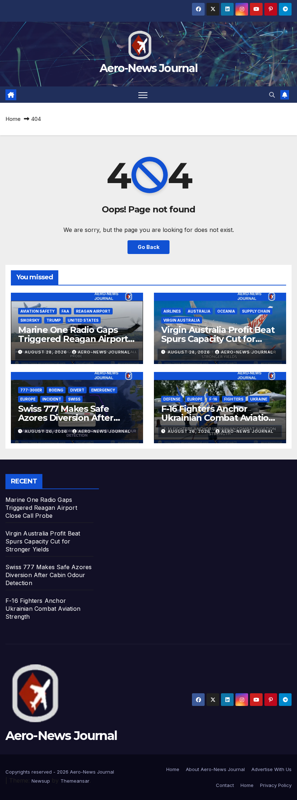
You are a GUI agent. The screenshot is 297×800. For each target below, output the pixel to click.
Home (13, 118)
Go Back (148, 247)
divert (77, 390)
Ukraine (258, 399)
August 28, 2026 (46, 352)
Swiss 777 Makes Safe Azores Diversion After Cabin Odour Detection (67, 417)
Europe (27, 399)
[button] (272, 94)
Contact (225, 785)
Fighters (233, 399)
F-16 (213, 399)
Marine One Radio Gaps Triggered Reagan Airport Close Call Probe (73, 339)
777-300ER (31, 390)
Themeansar (74, 781)
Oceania (226, 311)
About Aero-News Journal (215, 769)
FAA (65, 311)
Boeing (56, 390)
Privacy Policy (276, 785)
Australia (199, 311)
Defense (171, 399)
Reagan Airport (93, 311)
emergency (103, 390)
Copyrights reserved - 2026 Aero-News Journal (59, 772)
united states (83, 320)
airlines (172, 311)
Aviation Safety (37, 311)
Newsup (41, 781)
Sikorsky (29, 320)
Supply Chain (256, 311)
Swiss (74, 399)
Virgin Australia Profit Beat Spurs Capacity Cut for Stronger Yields (217, 339)
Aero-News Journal (148, 68)
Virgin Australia (181, 320)
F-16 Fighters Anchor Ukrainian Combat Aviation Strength (217, 417)
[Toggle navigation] (143, 94)
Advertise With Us (271, 769)
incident (51, 399)
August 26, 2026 (47, 431)
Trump (53, 320)
